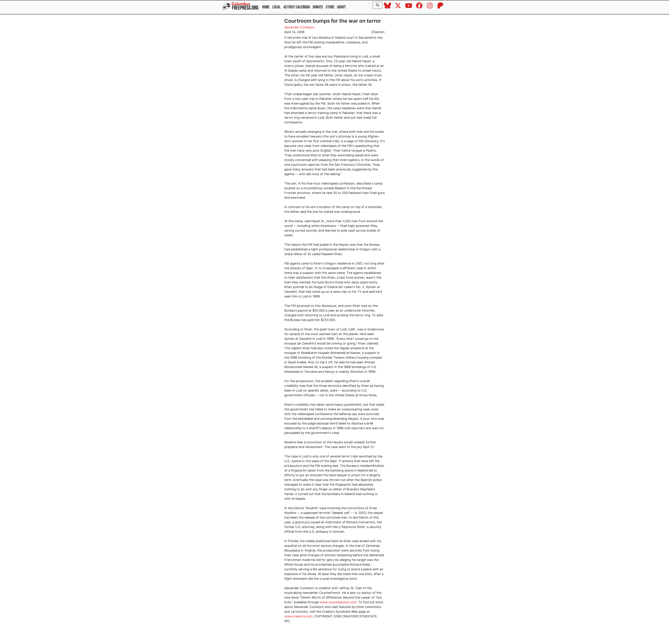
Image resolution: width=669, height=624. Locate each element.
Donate (318, 7)
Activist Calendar (296, 7)
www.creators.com (298, 616)
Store (330, 7)
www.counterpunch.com (338, 602)
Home (266, 7)
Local (276, 7)
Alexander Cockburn (299, 27)
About (341, 7)
